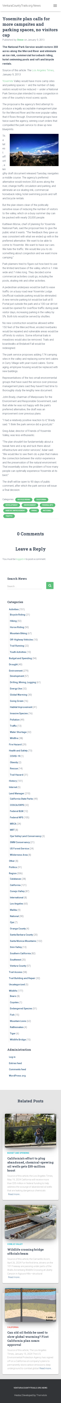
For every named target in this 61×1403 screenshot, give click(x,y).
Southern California (20, 953)
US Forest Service (19, 848)
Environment (30, 505)
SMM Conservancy (20, 842)
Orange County (18, 928)
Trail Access (15, 972)
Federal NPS (47, 505)
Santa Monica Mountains (23, 941)
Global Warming (18, 694)
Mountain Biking (18, 633)
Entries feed (15, 1063)
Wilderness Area (19, 855)
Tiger (13, 1033)
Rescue (14, 768)
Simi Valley (16, 947)
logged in (20, 559)
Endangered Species (21, 1008)
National (47, 510)
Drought (13, 664)
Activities (14, 609)
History (13, 781)
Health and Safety (18, 750)
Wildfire (14, 738)
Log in (12, 1057)
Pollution (15, 719)
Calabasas (15, 879)
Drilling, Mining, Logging (23, 682)
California (41, 499)
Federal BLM (16, 811)
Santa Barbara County (21, 934)
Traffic (9, 516)
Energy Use (16, 688)
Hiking (34, 510)
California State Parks (21, 799)
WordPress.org (17, 1075)
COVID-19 (15, 756)
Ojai (12, 922)
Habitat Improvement (15, 510)
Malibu (13, 910)
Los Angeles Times (43, 70)
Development (12, 505)
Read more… (14, 1194)
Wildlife (13, 991)
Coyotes (14, 1002)
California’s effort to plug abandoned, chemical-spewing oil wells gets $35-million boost (30, 1164)
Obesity (14, 762)
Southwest (15, 959)
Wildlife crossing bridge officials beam (25, 1251)
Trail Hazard (16, 775)
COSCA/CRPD (17, 805)
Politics (13, 867)
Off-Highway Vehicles (21, 639)
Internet (13, 787)
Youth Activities (18, 652)
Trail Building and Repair (22, 978)
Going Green (16, 701)
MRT (12, 830)
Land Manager (16, 793)
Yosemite (7, 81)
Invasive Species (19, 713)
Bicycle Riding (24, 499)
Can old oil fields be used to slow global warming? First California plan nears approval (28, 1339)
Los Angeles (16, 903)
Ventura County (18, 966)
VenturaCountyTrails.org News (30, 1388)
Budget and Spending (20, 658)
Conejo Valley (17, 891)
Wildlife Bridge (18, 1039)
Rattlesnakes (17, 1027)
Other (12, 861)
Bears (13, 996)
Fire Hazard (15, 744)
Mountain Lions (18, 1021)
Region (13, 873)
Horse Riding (17, 627)
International (16, 897)
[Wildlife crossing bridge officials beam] (30, 1221)
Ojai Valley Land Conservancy (25, 836)
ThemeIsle (41, 1395)
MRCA (13, 823)
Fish (12, 1015)
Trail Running (17, 645)
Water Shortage (18, 732)
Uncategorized (17, 984)
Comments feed (17, 1069)
